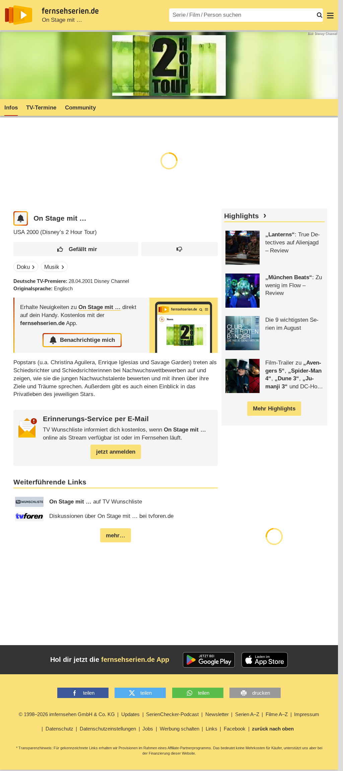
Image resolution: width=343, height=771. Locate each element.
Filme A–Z (277, 714)
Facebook (235, 728)
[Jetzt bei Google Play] (209, 660)
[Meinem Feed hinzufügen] (20, 218)
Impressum (306, 714)
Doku (23, 267)
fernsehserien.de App (135, 659)
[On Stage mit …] (183, 325)
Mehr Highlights (274, 408)
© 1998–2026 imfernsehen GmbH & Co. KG (67, 714)
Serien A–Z (247, 714)
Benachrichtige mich (87, 340)
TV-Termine (41, 107)
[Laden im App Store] (265, 660)
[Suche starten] (320, 15)
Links (211, 728)
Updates (130, 714)
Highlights (241, 216)
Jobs (147, 728)
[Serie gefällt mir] (75, 249)
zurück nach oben (273, 728)
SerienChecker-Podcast (172, 714)
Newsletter (217, 714)
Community (80, 107)
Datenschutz (59, 728)
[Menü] (330, 15)
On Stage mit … (62, 20)
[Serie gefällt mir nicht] (179, 249)
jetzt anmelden (115, 452)
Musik (51, 267)
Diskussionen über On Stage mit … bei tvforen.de (111, 516)
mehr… (115, 535)
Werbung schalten (179, 728)
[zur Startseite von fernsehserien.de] (18, 15)
